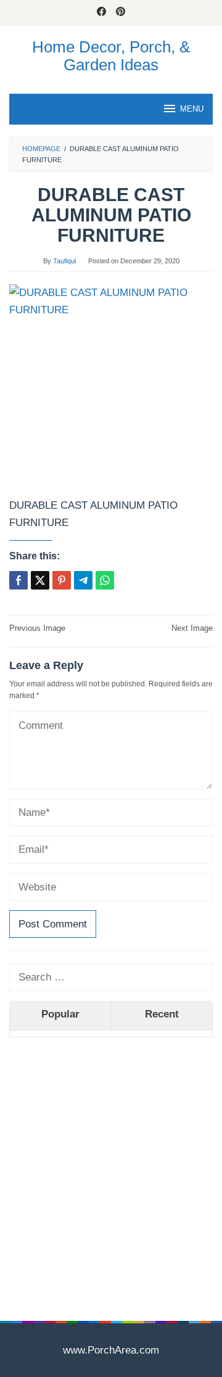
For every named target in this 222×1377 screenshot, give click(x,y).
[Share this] (18, 580)
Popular (60, 1014)
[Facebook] (101, 13)
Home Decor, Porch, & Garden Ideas (111, 56)
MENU (192, 108)
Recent (162, 1014)
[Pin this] (61, 580)
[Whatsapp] (105, 580)
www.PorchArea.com (111, 1350)
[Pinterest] (120, 13)
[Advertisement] (111, 1161)
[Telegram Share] (83, 580)
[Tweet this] (40, 580)
